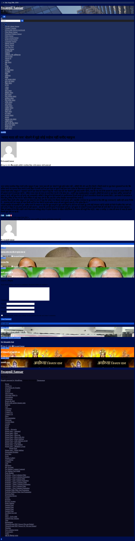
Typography (9, 532)
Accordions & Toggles (12, 388)
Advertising (9, 397)
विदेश (6, 74)
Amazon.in (8, 399)
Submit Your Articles (12, 518)
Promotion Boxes (11, 496)
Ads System (9, 393)
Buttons (7, 405)
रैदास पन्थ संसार (10, 125)
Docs (7, 416)
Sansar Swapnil (19, 336)
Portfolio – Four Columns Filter (15, 475)
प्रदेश (7, 66)
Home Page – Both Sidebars (14, 439)
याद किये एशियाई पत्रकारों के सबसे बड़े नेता (14, 332)
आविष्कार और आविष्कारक (13, 55)
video (7, 87)
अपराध (7, 60)
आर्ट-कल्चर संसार (10, 79)
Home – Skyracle (11, 429)
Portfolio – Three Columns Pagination (17, 484)
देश (6, 64)
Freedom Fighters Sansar (13, 34)
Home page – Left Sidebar (14, 444)
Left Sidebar (9, 460)
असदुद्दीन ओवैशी (18, 165)
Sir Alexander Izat (7, 342)
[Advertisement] (67, 175)
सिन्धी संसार (8, 127)
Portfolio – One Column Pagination (17, 481)
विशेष (6, 77)
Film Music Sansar (11, 32)
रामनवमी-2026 (5, 362)
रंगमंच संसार (8, 106)
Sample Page (9, 505)
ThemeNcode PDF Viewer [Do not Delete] (19, 524)
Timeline (8, 528)
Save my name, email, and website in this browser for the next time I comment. (29, 315)
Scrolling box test (11, 513)
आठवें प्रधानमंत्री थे (7, 272)
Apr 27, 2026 (7, 346)
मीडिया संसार (9, 93)
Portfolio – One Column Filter (15, 479)
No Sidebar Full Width (12, 471)
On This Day (9, 47)
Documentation (10, 418)
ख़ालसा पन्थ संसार (10, 119)
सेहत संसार (8, 112)
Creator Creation (10, 28)
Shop (7, 515)
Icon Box (8, 454)
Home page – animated (12, 431)
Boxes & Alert (10, 401)
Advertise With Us (11, 395)
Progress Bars (9, 494)
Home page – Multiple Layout (15, 446)
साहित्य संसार (9, 108)
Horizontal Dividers (11, 452)
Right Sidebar (9, 503)
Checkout (8, 408)
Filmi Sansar (9, 36)
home (7, 427)
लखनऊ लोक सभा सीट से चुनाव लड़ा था (13, 252)
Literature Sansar (10, 41)
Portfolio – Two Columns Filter (15, 486)
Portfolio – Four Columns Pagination (17, 477)
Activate (8, 390)
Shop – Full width (11, 517)
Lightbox (8, 462)
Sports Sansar (9, 49)
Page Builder (9, 473)
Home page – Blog (11, 433)
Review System (10, 501)
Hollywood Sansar (11, 40)
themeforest (9, 522)
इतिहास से (8, 110)
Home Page (13, 448)
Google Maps (9, 422)
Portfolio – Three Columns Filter (16, 482)
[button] (1, 19)
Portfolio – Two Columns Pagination (17, 488)
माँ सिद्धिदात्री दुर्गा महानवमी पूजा (10, 352)
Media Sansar (9, 43)
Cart (6, 407)
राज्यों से (7, 68)
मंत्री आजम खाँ (46, 165)
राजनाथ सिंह (5, 262)
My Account (9, 467)
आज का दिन (8, 57)
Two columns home (11, 530)
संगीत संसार (8, 102)
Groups (7, 424)
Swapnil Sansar (12, 8)
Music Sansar (9, 45)
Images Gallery (10, 458)
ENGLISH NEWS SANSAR (15, 30)
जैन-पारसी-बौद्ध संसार (11, 123)
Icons (7, 456)
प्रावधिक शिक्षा (27, 165)
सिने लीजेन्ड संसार (10, 96)
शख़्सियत (8, 76)
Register (8, 499)
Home (7, 384)
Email (3, 308)
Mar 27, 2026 (7, 356)
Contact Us (9, 412)
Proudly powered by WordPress (11, 380)
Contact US (9, 414)
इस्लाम (7, 117)
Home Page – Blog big (12, 435)
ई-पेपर (7, 85)
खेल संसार (8, 62)
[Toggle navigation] (4, 17)
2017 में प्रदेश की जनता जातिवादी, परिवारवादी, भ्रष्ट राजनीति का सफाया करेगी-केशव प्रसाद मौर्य (31, 219)
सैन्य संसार (8, 91)
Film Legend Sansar (11, 38)
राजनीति (7, 72)
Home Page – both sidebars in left (16, 441)
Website (3, 311)
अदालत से (8, 58)
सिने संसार (8, 95)
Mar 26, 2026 (7, 366)
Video (7, 534)
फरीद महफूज (37, 165)
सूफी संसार (8, 129)
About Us (8, 386)
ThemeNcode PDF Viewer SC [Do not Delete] (20, 526)
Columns (8, 410)
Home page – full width (13, 443)
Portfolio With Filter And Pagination (17, 490)
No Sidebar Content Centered (15, 469)
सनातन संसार (9, 115)
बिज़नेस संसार (9, 70)
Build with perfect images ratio (15, 403)
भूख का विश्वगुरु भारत (11, 535)
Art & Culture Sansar (12, 26)
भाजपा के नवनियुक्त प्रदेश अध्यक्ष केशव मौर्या (14, 217)
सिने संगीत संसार (10, 100)
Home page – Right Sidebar (14, 450)
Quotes (7, 498)
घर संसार (8, 113)
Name (3, 304)
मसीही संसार (9, 121)
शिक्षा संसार (8, 83)
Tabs (6, 520)
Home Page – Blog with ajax (14, 437)
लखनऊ (7, 53)
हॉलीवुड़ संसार (9, 98)
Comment (5, 300)
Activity (7, 391)
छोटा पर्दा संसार (9, 81)
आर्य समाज (8, 104)
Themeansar (41, 380)
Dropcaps (8, 420)
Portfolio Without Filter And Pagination (18, 492)
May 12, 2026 (7, 336)
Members (8, 465)
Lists (6, 463)
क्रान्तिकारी (8, 51)
